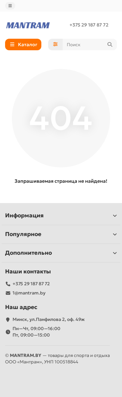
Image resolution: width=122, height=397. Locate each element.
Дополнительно (28, 252)
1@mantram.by (29, 293)
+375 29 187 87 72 (88, 25)
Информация (24, 215)
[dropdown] (10, 6)
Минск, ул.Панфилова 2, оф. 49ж (49, 319)
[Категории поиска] (55, 44)
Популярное (23, 234)
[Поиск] (110, 44)
